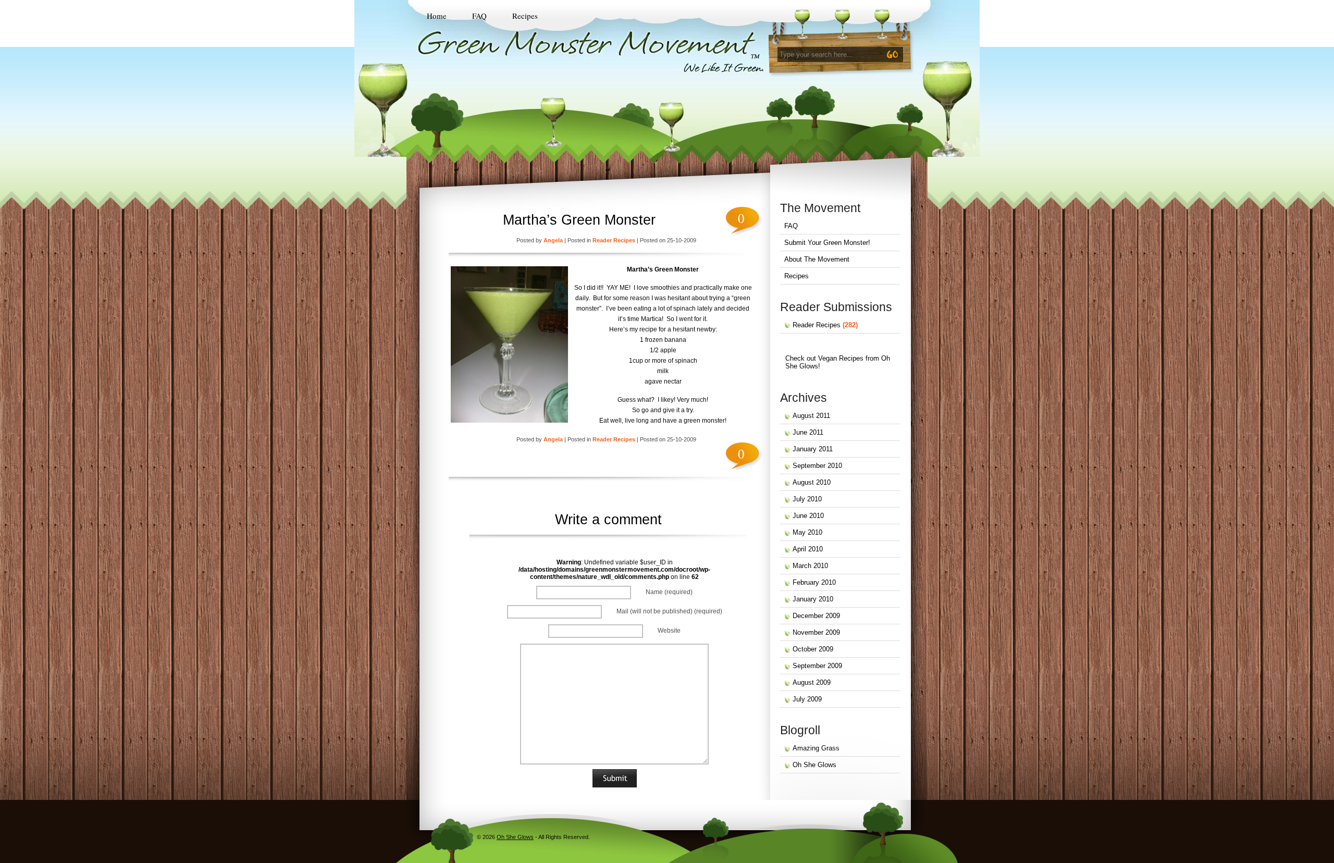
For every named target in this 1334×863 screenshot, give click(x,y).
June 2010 (808, 516)
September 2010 (817, 466)
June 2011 (808, 432)
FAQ (479, 15)
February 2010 (814, 582)
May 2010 (807, 532)
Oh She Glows (814, 765)
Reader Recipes (613, 240)
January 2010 (813, 599)
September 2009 (817, 666)
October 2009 (813, 649)
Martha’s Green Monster (579, 220)
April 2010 (808, 549)
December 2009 (816, 616)
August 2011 (811, 416)
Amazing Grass (816, 748)
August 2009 (812, 682)
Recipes (525, 15)
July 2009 (807, 699)
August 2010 (812, 482)
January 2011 (813, 449)
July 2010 (807, 499)
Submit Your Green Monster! (827, 242)
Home (437, 15)
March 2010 (810, 566)
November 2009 (816, 632)
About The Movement (816, 259)
